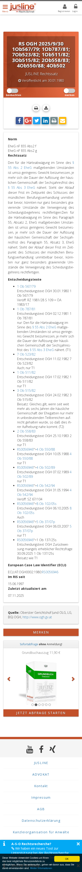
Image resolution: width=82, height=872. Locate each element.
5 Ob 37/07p (45, 522)
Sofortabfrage (29, 644)
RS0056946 (25, 449)
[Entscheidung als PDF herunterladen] (46, 108)
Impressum (41, 797)
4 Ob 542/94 (45, 485)
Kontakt (41, 786)
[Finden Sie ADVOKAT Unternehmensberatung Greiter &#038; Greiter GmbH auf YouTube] (29, 749)
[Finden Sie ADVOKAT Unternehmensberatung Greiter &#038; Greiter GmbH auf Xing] (52, 749)
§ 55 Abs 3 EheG (21, 187)
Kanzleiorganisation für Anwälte (41, 832)
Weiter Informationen (41, 868)
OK (67, 858)
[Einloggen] (72, 7)
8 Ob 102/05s (46, 504)
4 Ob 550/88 (45, 449)
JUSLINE (41, 763)
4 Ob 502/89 (45, 467)
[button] (9, 678)
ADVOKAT (41, 774)
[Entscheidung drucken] (36, 108)
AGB (41, 809)
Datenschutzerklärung (41, 820)
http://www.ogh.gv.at (37, 617)
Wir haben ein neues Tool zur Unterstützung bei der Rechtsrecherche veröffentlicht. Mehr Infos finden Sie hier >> (43, 853)
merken (41, 632)
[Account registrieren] (62, 7)
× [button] (78, 843)
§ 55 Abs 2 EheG (44, 327)
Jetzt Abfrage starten (41, 713)
